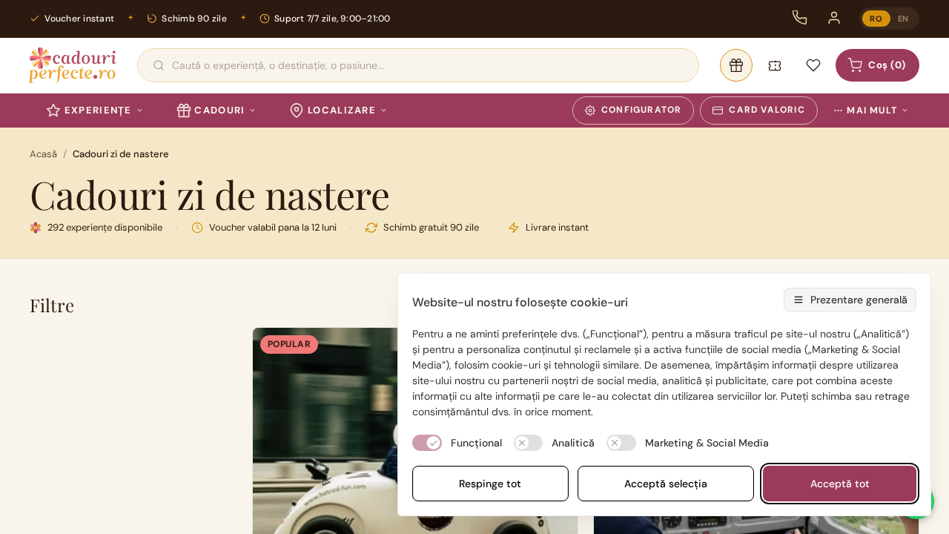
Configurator (641, 110)
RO (876, 18)
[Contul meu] (834, 18)
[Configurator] (736, 65)
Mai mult (865, 110)
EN (903, 18)
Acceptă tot (840, 483)
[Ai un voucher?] (774, 65)
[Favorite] (813, 65)
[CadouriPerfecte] (73, 65)
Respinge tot (490, 483)
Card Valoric (766, 110)
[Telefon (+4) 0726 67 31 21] (800, 18)
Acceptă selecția (665, 483)
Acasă (43, 154)
